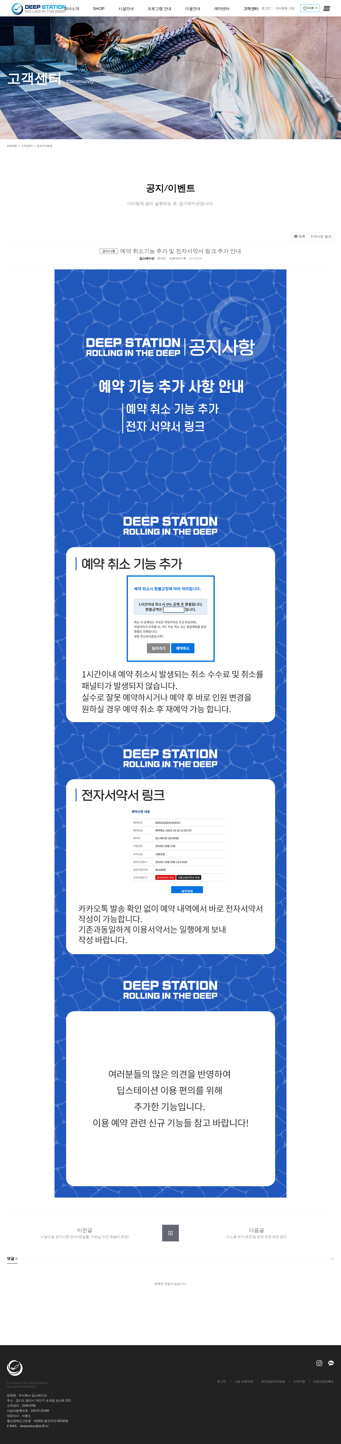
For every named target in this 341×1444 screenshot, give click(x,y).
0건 (163, 258)
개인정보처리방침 (273, 1381)
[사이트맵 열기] (326, 8)
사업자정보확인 (323, 1381)
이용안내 (192, 8)
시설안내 (125, 8)
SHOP (98, 8)
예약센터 (221, 8)
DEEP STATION (39, 9)
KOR (310, 8)
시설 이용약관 (243, 1381)
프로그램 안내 (159, 8)
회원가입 (251, 8)
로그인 (266, 8)
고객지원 (299, 1381)
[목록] (172, 1233)
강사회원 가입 (285, 8)
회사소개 (71, 8)
